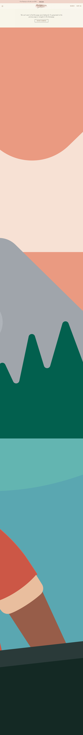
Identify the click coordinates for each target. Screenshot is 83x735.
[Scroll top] (80, 732)
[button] (2, 6)
